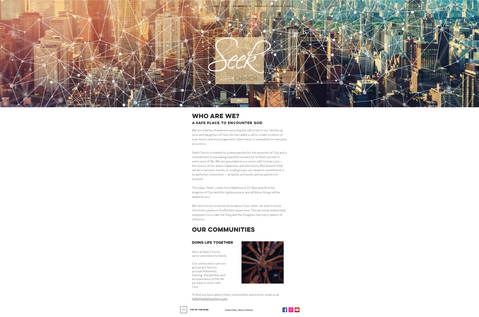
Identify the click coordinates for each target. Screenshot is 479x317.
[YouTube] (297, 309)
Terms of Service (245, 310)
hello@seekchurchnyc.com (209, 298)
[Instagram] (291, 309)
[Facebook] (284, 309)
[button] (290, 6)
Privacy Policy (231, 310)
